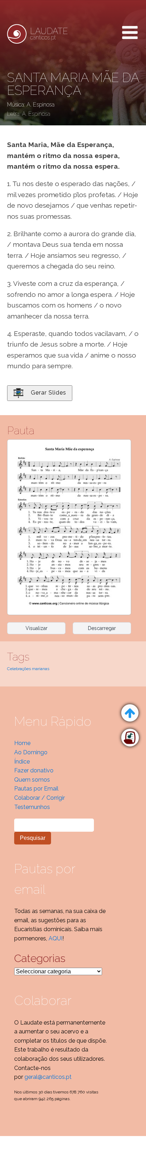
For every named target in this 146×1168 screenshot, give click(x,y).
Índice (22, 761)
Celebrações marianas (28, 668)
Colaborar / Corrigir (39, 797)
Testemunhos (32, 807)
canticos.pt (49, 33)
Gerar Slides (48, 392)
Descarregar (102, 628)
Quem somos (32, 779)
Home (22, 743)
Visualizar (36, 628)
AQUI (55, 938)
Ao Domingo (30, 752)
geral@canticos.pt (48, 1077)
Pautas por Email (36, 788)
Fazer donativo (34, 770)
